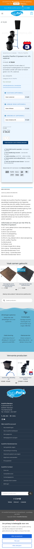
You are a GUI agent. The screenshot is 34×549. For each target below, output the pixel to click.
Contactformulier (8, 473)
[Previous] (2, 35)
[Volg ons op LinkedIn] (20, 499)
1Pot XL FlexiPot (23, 53)
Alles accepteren (17, 536)
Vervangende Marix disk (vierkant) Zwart (25, 284)
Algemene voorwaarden (10, 457)
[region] (17, 535)
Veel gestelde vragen (9, 447)
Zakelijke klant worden (10, 480)
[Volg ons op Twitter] (18, 499)
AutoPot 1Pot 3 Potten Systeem (25, 378)
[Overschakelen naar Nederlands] (15, 521)
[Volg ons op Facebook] (14, 499)
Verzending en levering (10, 450)
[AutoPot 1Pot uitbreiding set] (8, 367)
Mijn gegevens (7, 434)
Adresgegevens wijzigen (10, 437)
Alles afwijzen (17, 545)
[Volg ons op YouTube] (4, 419)
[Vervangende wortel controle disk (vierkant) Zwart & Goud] (8, 274)
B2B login (6, 484)
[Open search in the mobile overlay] (17, 300)
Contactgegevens (8, 477)
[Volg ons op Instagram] (2, 419)
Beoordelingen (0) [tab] (7, 196)
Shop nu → (23, 3)
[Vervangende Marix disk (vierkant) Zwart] (25, 274)
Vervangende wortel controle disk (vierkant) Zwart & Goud (8, 285)
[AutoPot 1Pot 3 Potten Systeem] (25, 367)
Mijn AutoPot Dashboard (10, 431)
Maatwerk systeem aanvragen (11, 454)
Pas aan (17, 541)
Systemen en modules (9, 53)
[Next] (31, 35)
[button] (2, 13)
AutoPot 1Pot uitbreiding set (8, 378)
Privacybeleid (7, 460)
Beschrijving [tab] (5, 189)
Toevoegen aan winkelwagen (15, 142)
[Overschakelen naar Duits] (18, 521)
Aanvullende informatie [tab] (9, 192)
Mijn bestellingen (8, 427)
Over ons (5, 470)
